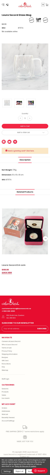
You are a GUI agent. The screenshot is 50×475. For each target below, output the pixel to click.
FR (43, 4)
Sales (4, 395)
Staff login (5, 379)
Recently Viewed (8, 417)
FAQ (3, 367)
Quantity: (25, 113)
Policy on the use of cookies (25, 466)
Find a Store (6, 364)
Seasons (5, 389)
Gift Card (5, 360)
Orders (4, 408)
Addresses (6, 411)
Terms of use (7, 348)
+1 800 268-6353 (8, 311)
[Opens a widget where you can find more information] (40, 471)
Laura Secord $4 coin (13, 265)
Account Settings (8, 421)
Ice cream (6, 398)
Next (45, 238)
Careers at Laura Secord (11, 341)
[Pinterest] (15, 142)
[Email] (9, 142)
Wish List (5, 414)
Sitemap (5, 370)
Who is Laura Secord (9, 344)
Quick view (7, 273)
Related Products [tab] (25, 192)
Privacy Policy (7, 351)
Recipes (5, 357)
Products (5, 392)
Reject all (19, 471)
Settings (7, 471)
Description (25, 160)
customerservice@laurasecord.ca (16, 308)
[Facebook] (4, 142)
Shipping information (9, 354)
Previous (4, 238)
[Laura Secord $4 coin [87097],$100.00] (25, 231)
